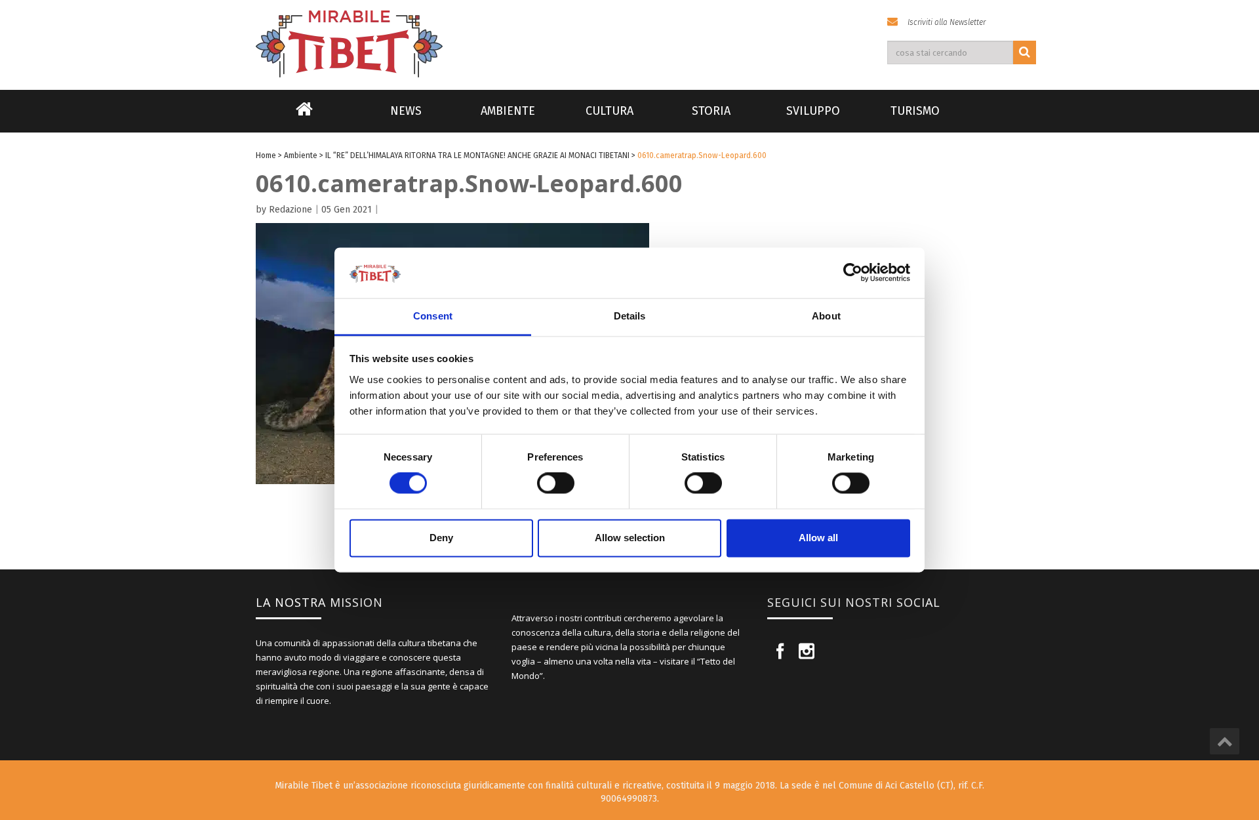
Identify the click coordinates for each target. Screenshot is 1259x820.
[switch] (555, 483)
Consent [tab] (432, 315)
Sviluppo (813, 111)
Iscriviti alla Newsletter (947, 22)
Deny (441, 537)
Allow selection (630, 537)
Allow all (818, 537)
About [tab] (826, 315)
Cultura (609, 111)
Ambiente (508, 111)
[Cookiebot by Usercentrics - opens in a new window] (852, 273)
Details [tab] (630, 315)
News (406, 111)
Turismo (915, 111)
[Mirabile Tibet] (629, 28)
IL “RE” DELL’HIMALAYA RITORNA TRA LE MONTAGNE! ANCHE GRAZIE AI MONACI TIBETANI (477, 155)
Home (304, 117)
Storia (711, 111)
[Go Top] (1224, 741)
